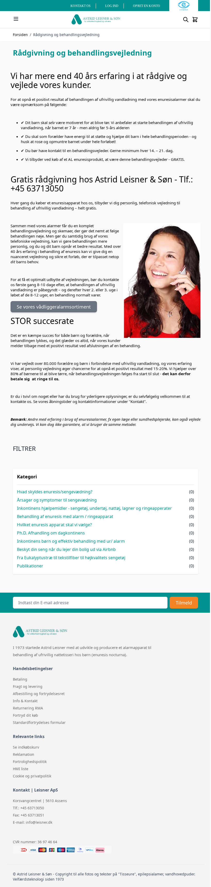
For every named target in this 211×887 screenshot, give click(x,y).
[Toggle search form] (186, 19)
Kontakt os (81, 6)
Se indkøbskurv (26, 747)
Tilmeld (184, 603)
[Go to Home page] (96, 19)
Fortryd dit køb (25, 715)
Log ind (111, 6)
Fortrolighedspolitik (30, 761)
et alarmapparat (133, 647)
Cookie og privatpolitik (32, 776)
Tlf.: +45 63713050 (28, 807)
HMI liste (20, 768)
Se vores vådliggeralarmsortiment (54, 307)
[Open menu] (16, 19)
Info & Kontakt (25, 700)
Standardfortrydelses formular (39, 722)
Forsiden (20, 34)
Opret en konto (146, 6)
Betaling (20, 679)
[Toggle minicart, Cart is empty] (195, 19)
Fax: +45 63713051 (28, 815)
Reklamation (23, 754)
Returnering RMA (28, 708)
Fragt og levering (27, 686)
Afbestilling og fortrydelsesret (39, 693)
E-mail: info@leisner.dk (32, 822)
